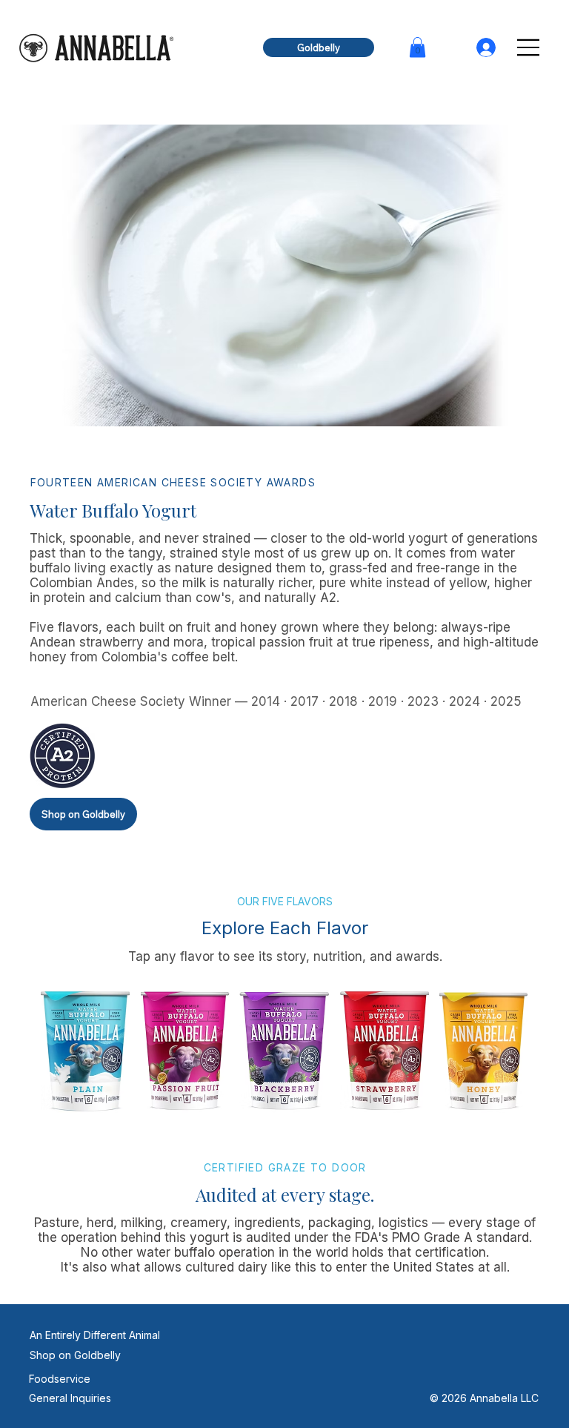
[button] (417, 47)
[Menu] (528, 47)
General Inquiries (70, 1398)
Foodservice (59, 1378)
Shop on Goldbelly (75, 1355)
